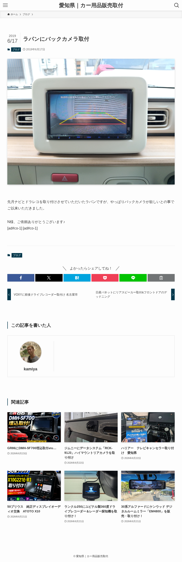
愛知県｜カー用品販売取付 (91, 5)
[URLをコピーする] (161, 278)
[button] (20, 278)
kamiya (30, 369)
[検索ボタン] (176, 5)
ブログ (16, 49)
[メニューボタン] (5, 5)
